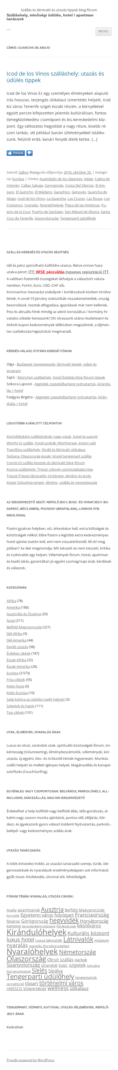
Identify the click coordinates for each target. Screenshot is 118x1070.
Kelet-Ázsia (15, 686)
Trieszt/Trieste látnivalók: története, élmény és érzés (49, 475)
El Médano (43, 191)
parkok (81, 959)
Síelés (39, 970)
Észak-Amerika (18, 666)
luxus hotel (20, 939)
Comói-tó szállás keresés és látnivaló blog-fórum (46, 462)
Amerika (13, 607)
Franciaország (92, 914)
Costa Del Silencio (79, 185)
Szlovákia (93, 965)
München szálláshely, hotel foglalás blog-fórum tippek (61, 377)
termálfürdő (15, 984)
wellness (58, 988)
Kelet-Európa (17, 692)
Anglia (11, 910)
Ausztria (52, 909)
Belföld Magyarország (24, 627)
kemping (14, 926)
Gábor (24, 172)
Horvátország (94, 921)
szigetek (77, 965)
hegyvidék (64, 920)
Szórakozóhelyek (19, 971)
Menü (103, 31)
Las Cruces (76, 198)
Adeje (88, 178)
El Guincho (24, 191)
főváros (13, 921)
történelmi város (61, 983)
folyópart (64, 915)
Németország (77, 952)
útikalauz (79, 988)
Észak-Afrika (16, 659)
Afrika (11, 600)
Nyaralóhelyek (51, 205)
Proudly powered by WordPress (30, 1060)
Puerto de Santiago (47, 211)
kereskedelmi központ (38, 926)
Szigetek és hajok (20, 705)
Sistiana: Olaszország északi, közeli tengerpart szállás (49, 456)
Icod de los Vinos (31, 198)
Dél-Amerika (16, 640)
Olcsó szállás (60, 960)
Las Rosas (94, 198)
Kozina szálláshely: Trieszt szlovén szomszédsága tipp (50, 469)
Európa (18, 178)
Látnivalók (78, 939)
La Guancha (56, 198)
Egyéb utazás (17, 646)
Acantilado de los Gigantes (61, 178)
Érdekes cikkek (18, 653)
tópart (31, 983)
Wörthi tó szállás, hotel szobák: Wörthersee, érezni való (51, 443)
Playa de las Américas (82, 205)
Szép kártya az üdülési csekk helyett (36, 699)
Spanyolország (46, 218)
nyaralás (31, 205)
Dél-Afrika (14, 633)
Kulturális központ (88, 933)
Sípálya (55, 971)
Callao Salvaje (32, 185)
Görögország (34, 921)
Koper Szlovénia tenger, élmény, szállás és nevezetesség (52, 482)
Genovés (79, 191)
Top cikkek (15, 712)
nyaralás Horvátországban (49, 946)
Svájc (63, 965)
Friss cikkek (16, 679)
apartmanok (29, 910)
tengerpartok (86, 977)
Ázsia (11, 620)
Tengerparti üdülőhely (78, 218)
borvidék (13, 915)
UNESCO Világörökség (26, 988)
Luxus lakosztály (48, 940)
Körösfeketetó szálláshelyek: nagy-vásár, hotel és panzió (52, 436)
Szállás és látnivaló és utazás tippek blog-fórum (59, 9)
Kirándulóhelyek (36, 932)
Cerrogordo (54, 185)
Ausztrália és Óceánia (24, 613)
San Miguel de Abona (82, 211)
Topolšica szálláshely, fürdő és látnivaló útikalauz (46, 449)
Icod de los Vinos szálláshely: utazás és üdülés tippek (55, 77)
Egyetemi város (37, 914)
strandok (49, 965)
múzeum (101, 940)
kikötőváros (89, 926)
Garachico (62, 191)
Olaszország (26, 958)
